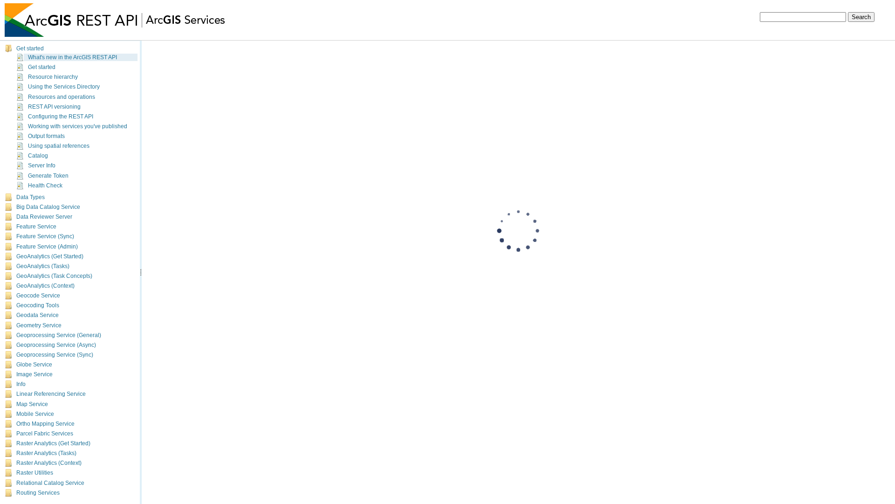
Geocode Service (38, 294)
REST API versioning (54, 107)
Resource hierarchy (53, 77)
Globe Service (34, 363)
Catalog (38, 156)
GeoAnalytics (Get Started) (49, 254)
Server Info (41, 166)
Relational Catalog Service (50, 481)
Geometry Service (39, 323)
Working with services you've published (77, 126)
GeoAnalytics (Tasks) (42, 264)
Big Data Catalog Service (48, 205)
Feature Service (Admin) (47, 245)
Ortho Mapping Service (45, 422)
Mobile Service (35, 412)
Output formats (46, 136)
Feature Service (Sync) (45, 234)
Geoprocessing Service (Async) (56, 343)
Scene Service (34, 501)
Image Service (34, 372)
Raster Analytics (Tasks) (46, 451)
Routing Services (38, 491)
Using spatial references (59, 146)
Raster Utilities (34, 471)
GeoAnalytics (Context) (45, 284)
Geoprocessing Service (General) (58, 333)
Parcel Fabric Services (44, 432)
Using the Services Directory (64, 87)
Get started (30, 48)
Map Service (32, 402)
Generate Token (48, 176)
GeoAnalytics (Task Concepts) (54, 274)
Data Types (30, 195)
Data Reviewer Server (44, 215)
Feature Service (36, 225)
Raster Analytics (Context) (49, 461)
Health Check (45, 185)
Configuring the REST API (60, 116)
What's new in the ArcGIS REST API (72, 57)
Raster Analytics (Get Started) (53, 441)
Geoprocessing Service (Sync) (54, 353)
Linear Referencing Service (51, 392)
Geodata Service (37, 313)
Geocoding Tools (37, 303)
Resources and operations (61, 97)
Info (21, 382)
